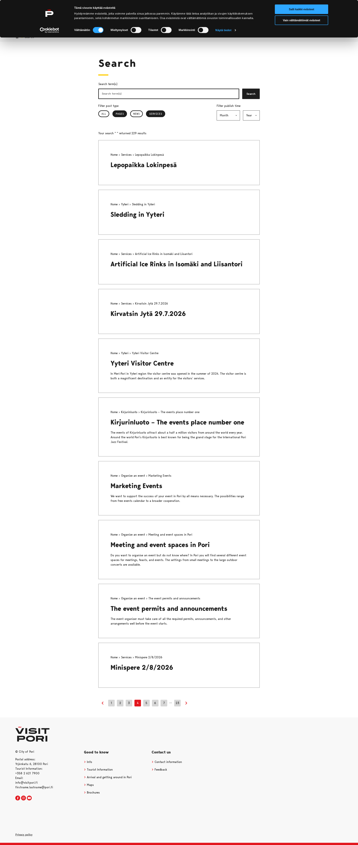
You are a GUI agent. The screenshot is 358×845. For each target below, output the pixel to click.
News (136, 113)
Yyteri (125, 204)
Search (250, 93)
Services (157, 113)
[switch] (136, 30)
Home (115, 154)
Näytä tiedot (223, 30)
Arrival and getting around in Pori (109, 777)
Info (89, 762)
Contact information (168, 762)
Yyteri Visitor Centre (143, 363)
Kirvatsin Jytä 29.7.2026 (148, 314)
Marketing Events (136, 486)
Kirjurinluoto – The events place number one (177, 422)
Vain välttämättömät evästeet (301, 20)
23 (177, 703)
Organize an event (133, 475)
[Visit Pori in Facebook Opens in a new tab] (17, 798)
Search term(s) (107, 84)
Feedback (160, 769)
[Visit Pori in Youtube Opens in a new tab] (29, 798)
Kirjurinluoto (129, 412)
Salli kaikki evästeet (301, 9)
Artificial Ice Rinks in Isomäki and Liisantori (177, 264)
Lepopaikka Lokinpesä (144, 165)
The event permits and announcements (169, 608)
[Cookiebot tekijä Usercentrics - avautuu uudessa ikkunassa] (49, 30)
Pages (121, 113)
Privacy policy (23, 834)
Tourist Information (99, 769)
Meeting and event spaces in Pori (160, 545)
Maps (90, 785)
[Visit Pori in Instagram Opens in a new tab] (23, 798)
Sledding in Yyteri (137, 214)
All (103, 113)
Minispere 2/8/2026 (142, 667)
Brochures (93, 792)
